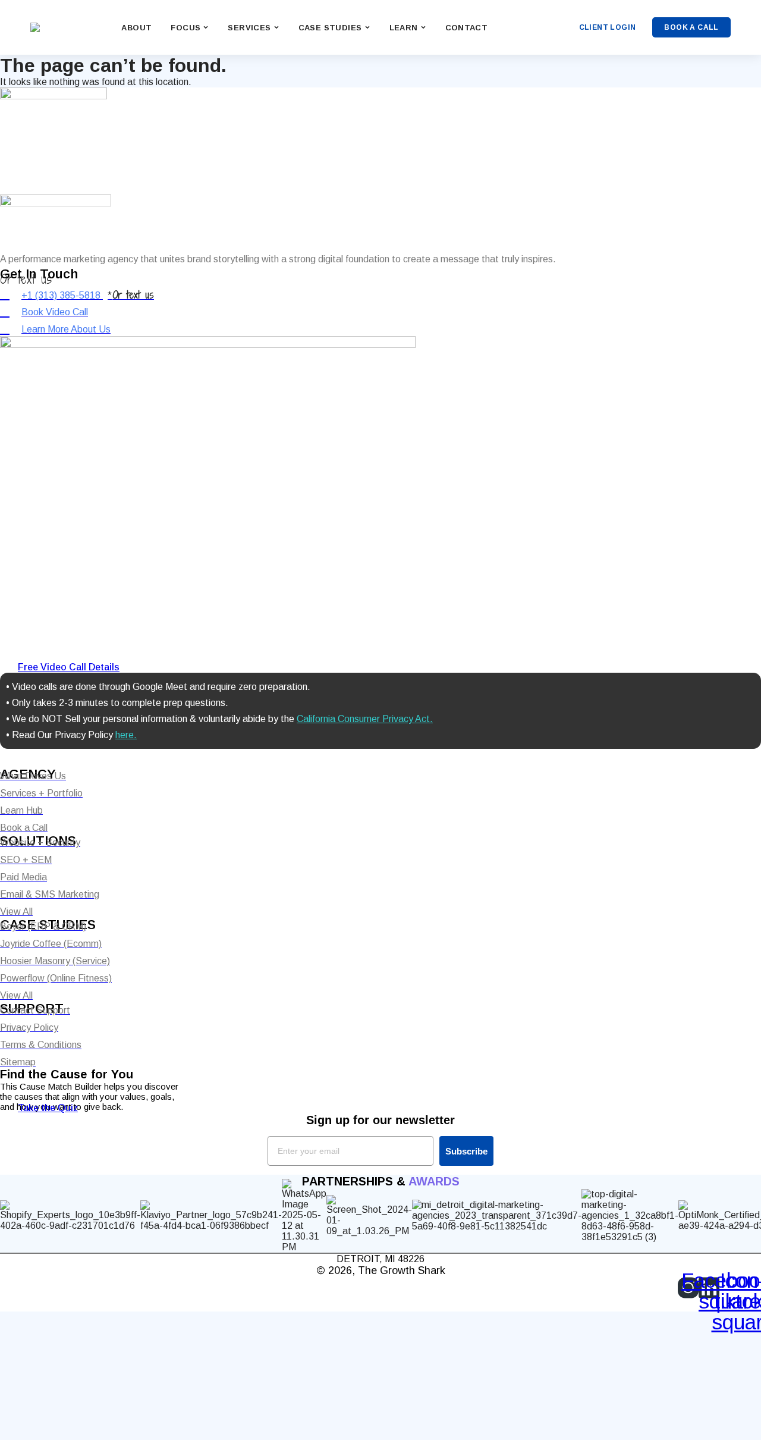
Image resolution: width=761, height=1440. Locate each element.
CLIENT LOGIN (607, 27)
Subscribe (466, 1151)
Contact (466, 27)
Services (249, 27)
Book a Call (691, 27)
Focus (185, 27)
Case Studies (330, 27)
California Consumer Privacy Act (363, 719)
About (136, 27)
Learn (403, 27)
